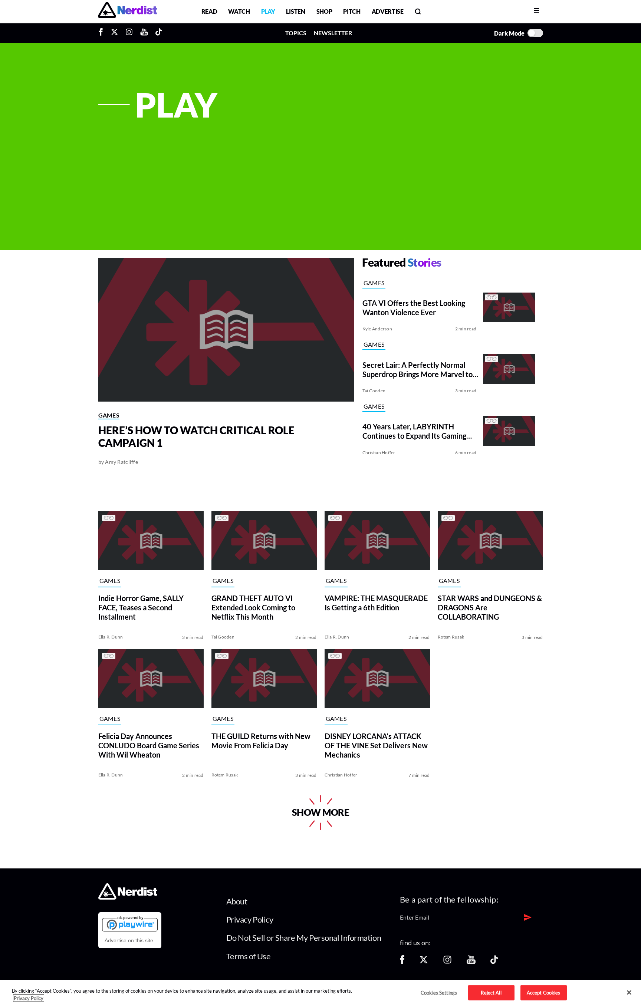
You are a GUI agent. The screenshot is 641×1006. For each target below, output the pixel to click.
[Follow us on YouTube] (471, 962)
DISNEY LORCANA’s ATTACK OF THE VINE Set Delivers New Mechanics (376, 745)
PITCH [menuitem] (351, 11)
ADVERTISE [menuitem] (388, 11)
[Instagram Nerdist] (129, 33)
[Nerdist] (127, 11)
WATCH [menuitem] (239, 11)
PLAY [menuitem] (268, 11)
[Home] (127, 897)
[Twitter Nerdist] (114, 33)
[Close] (629, 992)
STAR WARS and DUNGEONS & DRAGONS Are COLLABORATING (490, 607)
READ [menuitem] (209, 11)
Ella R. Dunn (110, 637)
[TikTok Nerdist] (158, 33)
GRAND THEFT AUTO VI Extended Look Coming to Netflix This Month (253, 607)
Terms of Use (248, 956)
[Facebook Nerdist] (102, 33)
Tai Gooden (373, 390)
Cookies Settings (439, 992)
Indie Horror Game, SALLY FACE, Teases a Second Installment (141, 607)
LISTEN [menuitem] (295, 11)
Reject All (491, 992)
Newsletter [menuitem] (333, 32)
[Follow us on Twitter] (423, 962)
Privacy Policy (249, 919)
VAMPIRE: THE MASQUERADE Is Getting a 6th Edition (376, 602)
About (236, 901)
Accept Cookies (544, 992)
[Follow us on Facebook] (402, 962)
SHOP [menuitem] (324, 11)
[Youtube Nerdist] (144, 33)
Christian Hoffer (378, 452)
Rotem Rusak (451, 637)
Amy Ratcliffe (121, 462)
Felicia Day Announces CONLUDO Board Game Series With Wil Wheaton (148, 745)
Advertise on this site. (130, 940)
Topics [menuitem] (295, 32)
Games (109, 415)
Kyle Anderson (377, 329)
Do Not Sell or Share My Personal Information (303, 938)
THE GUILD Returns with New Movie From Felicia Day (260, 740)
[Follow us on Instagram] (447, 962)
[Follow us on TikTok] (494, 962)
